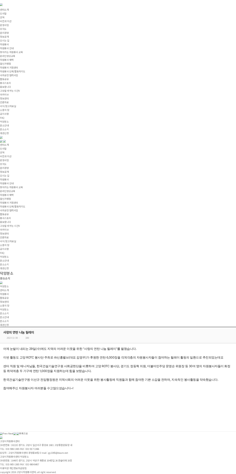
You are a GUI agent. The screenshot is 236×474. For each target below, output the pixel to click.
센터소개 (4, 9)
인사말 (3, 148)
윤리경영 (4, 168)
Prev (5, 433)
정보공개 (4, 171)
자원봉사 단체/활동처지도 (12, 206)
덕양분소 (4, 121)
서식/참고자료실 (8, 241)
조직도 (3, 164)
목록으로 (23, 433)
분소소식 (4, 264)
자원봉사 (4, 44)
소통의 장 (4, 110)
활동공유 (4, 79)
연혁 (2, 152)
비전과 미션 (5, 156)
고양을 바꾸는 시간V (10, 225)
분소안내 (4, 260)
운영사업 (4, 160)
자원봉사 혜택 (7, 195)
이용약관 (4, 468)
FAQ (2, 252)
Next (10, 433)
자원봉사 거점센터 (9, 202)
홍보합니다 (5, 222)
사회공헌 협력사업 (9, 210)
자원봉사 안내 (7, 183)
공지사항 (4, 249)
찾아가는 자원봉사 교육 (11, 187)
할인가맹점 (5, 198)
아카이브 (4, 229)
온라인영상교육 (7, 191)
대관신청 (4, 268)
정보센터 (4, 98)
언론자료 (4, 237)
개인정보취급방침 (18, 468)
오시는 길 (4, 175)
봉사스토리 (5, 218)
